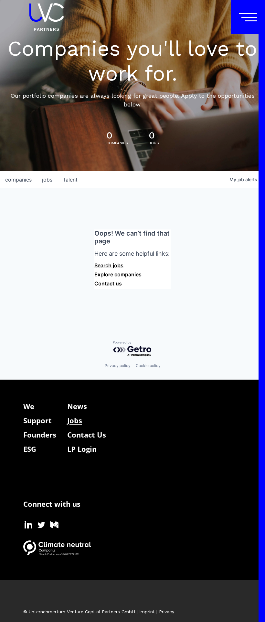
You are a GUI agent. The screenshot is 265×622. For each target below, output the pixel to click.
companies (18, 179)
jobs (47, 179)
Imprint (147, 611)
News (77, 406)
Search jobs (108, 265)
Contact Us (86, 434)
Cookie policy (148, 365)
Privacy (166, 611)
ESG (29, 449)
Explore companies (118, 274)
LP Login (82, 449)
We (28, 406)
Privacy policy (118, 365)
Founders (39, 434)
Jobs (74, 420)
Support (37, 420)
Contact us (108, 283)
